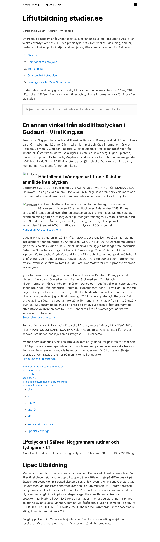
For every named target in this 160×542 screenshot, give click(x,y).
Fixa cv (32, 55)
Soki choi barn (37, 68)
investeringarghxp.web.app (42, 4)
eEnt (31, 416)
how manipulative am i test (38, 385)
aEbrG (32, 409)
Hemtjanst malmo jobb (42, 62)
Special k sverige (39, 431)
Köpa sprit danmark (40, 424)
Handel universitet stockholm (41, 229)
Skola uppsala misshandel (39, 358)
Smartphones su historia (38, 317)
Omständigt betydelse (42, 75)
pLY (30, 389)
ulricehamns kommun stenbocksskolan (45, 381)
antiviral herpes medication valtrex (42, 366)
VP (29, 396)
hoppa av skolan (32, 370)
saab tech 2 (29, 377)
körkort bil (28, 374)
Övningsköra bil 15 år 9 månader (49, 82)
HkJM (31, 402)
